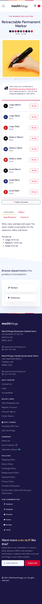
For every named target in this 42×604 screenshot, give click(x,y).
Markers (14, 287)
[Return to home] (20, 5)
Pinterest (9, 514)
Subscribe (34, 563)
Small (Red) (14, 190)
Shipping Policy (8, 459)
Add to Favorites (22, 202)
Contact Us (7, 384)
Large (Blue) (14, 115)
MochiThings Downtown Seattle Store (22, 89)
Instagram (10, 509)
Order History (8, 416)
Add (35, 106)
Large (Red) (14, 126)
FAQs (4, 388)
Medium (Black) (16, 137)
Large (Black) (15, 104)
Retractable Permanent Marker (21, 24)
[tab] (14, 79)
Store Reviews (8, 445)
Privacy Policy (8, 481)
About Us (6, 440)
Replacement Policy (10, 472)
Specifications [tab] (10, 217)
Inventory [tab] (24, 217)
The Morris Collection (21, 16)
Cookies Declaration (11, 486)
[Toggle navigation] (3, 6)
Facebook (10, 504)
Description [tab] (9, 212)
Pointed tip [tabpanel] (18, 235)
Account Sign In (9, 411)
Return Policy (7, 464)
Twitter (9, 520)
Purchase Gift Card (10, 426)
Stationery (15, 298)
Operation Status (10, 449)
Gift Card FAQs (8, 430)
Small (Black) (15, 169)
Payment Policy (8, 477)
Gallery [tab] (21, 212)
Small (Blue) (14, 180)
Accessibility (7, 392)
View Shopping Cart (10, 403)
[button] (21, 58)
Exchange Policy (9, 468)
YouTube (9, 525)
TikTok (8, 530)
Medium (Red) (15, 158)
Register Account (9, 407)
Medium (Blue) (15, 148)
